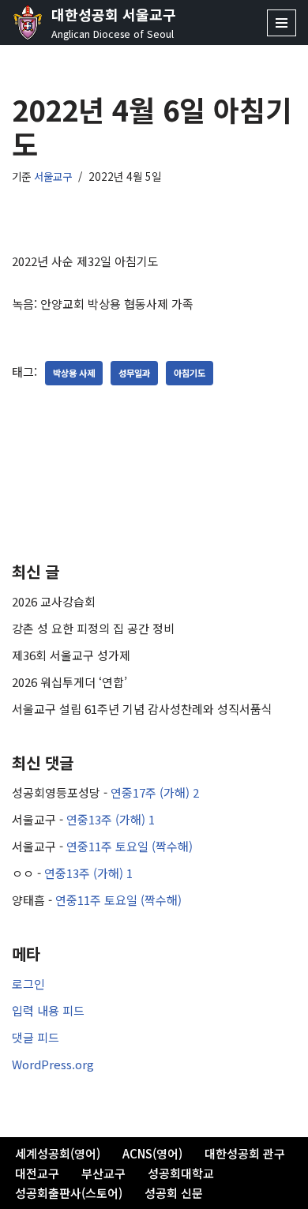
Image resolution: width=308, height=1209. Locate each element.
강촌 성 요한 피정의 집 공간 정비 (93, 628)
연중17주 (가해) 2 (155, 792)
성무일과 (134, 372)
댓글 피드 (35, 1037)
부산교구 (103, 1173)
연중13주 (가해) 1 (110, 819)
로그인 (28, 983)
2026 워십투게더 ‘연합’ (69, 682)
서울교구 (53, 176)
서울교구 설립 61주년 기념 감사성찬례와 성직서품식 (142, 708)
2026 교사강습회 (54, 601)
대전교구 (37, 1173)
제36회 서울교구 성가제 (71, 655)
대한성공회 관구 (245, 1153)
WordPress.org (53, 1064)
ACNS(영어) (152, 1153)
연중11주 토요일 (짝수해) (129, 846)
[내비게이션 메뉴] (281, 22)
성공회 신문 (174, 1193)
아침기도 (189, 372)
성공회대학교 (181, 1173)
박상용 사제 (74, 372)
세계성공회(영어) (57, 1153)
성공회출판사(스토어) (68, 1193)
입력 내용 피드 (48, 1010)
